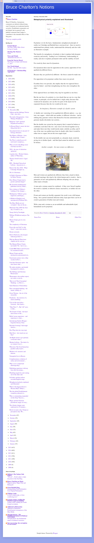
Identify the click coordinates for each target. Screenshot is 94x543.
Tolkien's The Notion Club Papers (15, 474)
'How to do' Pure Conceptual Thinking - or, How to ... (18, 282)
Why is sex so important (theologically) (17, 364)
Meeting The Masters (14, 52)
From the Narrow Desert (15, 60)
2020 (10, 96)
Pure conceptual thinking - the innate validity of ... (19, 289)
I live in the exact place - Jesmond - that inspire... (17, 303)
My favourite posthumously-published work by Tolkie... (18, 185)
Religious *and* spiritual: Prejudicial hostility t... (17, 122)
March (12, 438)
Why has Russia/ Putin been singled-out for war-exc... (18, 240)
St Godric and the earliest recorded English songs (17, 378)
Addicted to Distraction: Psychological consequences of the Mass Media (17, 510)
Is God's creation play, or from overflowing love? (15, 496)
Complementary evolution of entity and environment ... (18, 360)
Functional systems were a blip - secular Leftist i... (19, 259)
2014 (10, 450)
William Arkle (12, 493)
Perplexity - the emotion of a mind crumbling (18, 298)
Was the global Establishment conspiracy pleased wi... (18, 392)
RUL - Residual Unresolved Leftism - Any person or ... (18, 164)
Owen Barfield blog (13, 487)
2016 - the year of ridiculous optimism (18, 150)
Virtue (9, 53)
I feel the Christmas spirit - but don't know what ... (19, 263)
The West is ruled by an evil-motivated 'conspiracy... (18, 141)
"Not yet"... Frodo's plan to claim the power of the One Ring (16, 478)
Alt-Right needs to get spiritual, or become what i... (19, 338)
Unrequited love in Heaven (17, 356)
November (13, 415)
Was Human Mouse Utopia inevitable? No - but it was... (19, 245)
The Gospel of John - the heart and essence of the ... (19, 312)
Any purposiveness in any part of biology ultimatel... (19, 132)
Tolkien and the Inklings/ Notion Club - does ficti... (19, 113)
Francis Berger (12, 46)
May (11, 432)
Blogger (55, 533)
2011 (10, 459)
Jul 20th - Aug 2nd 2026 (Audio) (16, 68)
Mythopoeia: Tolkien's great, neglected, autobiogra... (18, 195)
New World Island (13, 66)
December (13, 110)
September (13, 421)
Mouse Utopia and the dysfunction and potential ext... (19, 254)
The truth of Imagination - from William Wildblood (19, 118)
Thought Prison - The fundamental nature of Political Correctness (17, 516)
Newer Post (37, 217)
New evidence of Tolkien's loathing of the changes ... (18, 190)
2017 (10, 104)
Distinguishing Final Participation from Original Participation (16, 490)
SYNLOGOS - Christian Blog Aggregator (16, 71)
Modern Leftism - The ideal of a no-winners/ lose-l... (19, 343)
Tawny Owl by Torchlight (17, 212)
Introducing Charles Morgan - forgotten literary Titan (18, 322)
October (12, 418)
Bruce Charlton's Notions (30, 7)
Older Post (78, 217)
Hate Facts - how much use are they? (19, 334)
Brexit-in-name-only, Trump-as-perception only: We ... (19, 411)
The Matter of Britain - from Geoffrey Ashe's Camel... (18, 136)
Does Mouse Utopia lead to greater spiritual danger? (18, 181)
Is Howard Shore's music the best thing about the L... (19, 127)
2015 (10, 447)
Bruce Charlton (12, 19)
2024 (10, 84)
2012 (10, 456)
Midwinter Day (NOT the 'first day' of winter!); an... (19, 208)
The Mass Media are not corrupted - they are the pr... (18, 204)
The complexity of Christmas (18, 224)
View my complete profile (13, 39)
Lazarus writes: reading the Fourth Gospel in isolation (16, 500)
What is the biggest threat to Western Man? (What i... (18, 387)
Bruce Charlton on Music (15, 481)
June (11, 429)
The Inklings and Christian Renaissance (17, 272)
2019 (10, 99)
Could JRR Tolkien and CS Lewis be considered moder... (19, 249)
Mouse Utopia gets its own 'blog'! (17, 221)
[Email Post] (70, 213)
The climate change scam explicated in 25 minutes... (18, 406)
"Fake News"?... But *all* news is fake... (19, 308)
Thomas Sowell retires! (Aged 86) (18, 159)
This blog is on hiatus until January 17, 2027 (17, 62)
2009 (10, 465)
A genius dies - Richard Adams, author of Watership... (19, 155)
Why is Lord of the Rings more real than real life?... (19, 145)
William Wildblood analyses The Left (19, 216)
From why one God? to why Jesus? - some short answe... (18, 228)
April (12, 435)
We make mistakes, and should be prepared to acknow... (19, 268)
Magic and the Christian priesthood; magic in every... (19, 401)
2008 (10, 467)
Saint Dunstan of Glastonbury (18, 286)
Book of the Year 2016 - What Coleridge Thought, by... (18, 169)
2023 (10, 87)
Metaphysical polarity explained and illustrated (19, 383)
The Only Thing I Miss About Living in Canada (15, 48)
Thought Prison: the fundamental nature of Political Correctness (16, 519)
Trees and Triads (12, 56)
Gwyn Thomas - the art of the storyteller (18, 294)
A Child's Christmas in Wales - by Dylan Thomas (19, 176)
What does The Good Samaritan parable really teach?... (19, 348)
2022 (10, 90)
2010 (10, 462)
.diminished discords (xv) (14, 57)
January (12, 444)
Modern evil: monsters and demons (18, 352)
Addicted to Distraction (14, 507)
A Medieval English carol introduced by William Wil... (19, 199)
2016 (10, 107)
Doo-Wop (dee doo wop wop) (18, 330)
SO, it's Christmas (15, 172)
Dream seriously (14, 232)
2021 (10, 93)
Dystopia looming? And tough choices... (19, 326)
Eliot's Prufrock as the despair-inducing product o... (19, 235)
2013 (10, 453)
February (13, 441)
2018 (10, 102)
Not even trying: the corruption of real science (17, 523)
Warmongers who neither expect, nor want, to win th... (19, 277)
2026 (10, 79)
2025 (10, 82)
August (12, 424)
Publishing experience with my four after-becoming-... (19, 369)
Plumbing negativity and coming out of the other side (19, 374)
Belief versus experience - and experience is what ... (18, 317)
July (11, 427)
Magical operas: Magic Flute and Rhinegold (16, 484)
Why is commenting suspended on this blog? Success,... (19, 397)
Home (58, 217)
